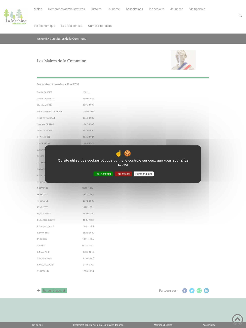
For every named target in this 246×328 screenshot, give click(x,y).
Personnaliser (143, 173)
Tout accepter (103, 173)
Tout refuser (123, 173)
